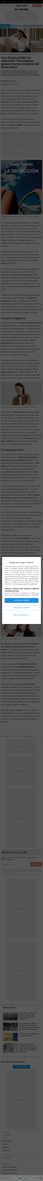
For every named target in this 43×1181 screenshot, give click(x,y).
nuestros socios (29, 566)
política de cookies (21, 584)
